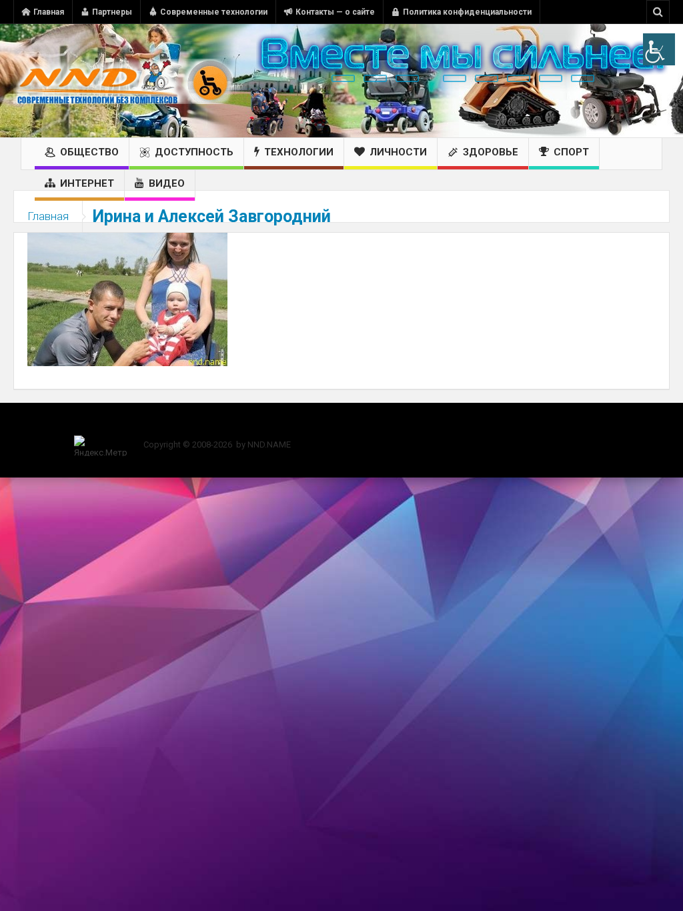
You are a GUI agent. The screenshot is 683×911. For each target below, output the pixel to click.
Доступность (194, 152)
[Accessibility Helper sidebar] (659, 49)
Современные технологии (213, 12)
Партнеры (112, 12)
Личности (398, 152)
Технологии (298, 152)
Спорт (571, 152)
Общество (89, 152)
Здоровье (490, 152)
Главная (48, 12)
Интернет (87, 183)
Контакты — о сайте (335, 12)
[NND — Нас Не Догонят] (123, 80)
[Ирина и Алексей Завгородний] (127, 298)
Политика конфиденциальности (467, 12)
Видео (167, 183)
